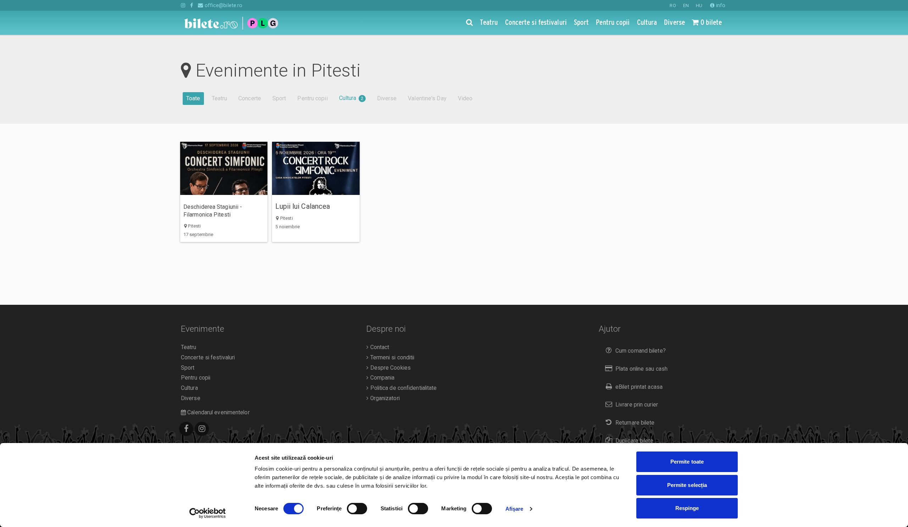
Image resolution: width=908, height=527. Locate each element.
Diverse (387, 98)
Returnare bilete (635, 423)
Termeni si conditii (391, 357)
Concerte (249, 98)
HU (699, 5)
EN (686, 5)
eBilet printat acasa (639, 387)
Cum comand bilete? (640, 351)
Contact (379, 347)
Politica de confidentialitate (403, 388)
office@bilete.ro (222, 5)
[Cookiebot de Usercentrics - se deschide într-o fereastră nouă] (208, 513)
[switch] (357, 508)
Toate (193, 98)
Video (465, 98)
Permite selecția (687, 485)
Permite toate (687, 462)
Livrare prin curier (636, 405)
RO (673, 5)
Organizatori (384, 398)
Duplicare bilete (634, 441)
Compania (381, 378)
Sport (279, 98)
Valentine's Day (427, 98)
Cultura (351, 98)
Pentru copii (312, 98)
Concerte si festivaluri (208, 357)
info (720, 5)
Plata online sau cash (641, 369)
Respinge (687, 508)
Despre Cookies (390, 368)
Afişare (514, 509)
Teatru (219, 98)
